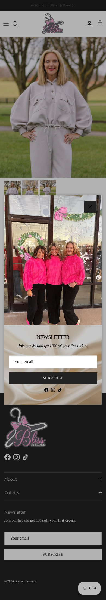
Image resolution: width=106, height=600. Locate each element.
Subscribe (53, 378)
